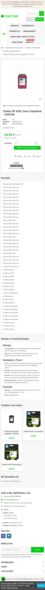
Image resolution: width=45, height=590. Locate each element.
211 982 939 (14, 390)
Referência (6, 121)
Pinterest (38, 156)
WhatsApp (16, 2)
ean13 (5, 124)
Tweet (29, 156)
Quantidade (7, 143)
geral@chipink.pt (14, 395)
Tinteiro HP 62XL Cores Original (33, 431)
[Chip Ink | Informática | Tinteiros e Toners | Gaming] (9, 16)
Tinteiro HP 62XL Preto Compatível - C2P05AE (11, 433)
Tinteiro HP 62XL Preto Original (11, 464)
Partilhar (19, 156)
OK (38, 550)
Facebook (3, 536)
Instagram (9, 536)
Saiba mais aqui (12, 588)
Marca (5, 119)
